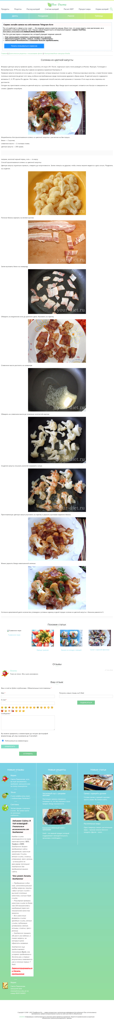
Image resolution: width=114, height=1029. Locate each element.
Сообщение (5, 713)
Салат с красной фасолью (99, 650)
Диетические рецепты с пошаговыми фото (25, 53)
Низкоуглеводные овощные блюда (57, 53)
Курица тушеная (43, 650)
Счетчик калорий (52, 9)
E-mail (3, 700)
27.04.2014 (109, 670)
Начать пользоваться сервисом (24, 46)
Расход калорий (33, 9)
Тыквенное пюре (14, 635)
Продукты (5, 9)
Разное (71, 16)
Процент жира (85, 9)
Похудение (43, 16)
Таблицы (99, 16)
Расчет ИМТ (69, 9)
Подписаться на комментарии (16, 741)
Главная (4, 53)
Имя (2, 693)
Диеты (15, 16)
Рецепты (18, 9)
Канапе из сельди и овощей (71, 650)
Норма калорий (102, 9)
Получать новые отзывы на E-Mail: (71, 693)
